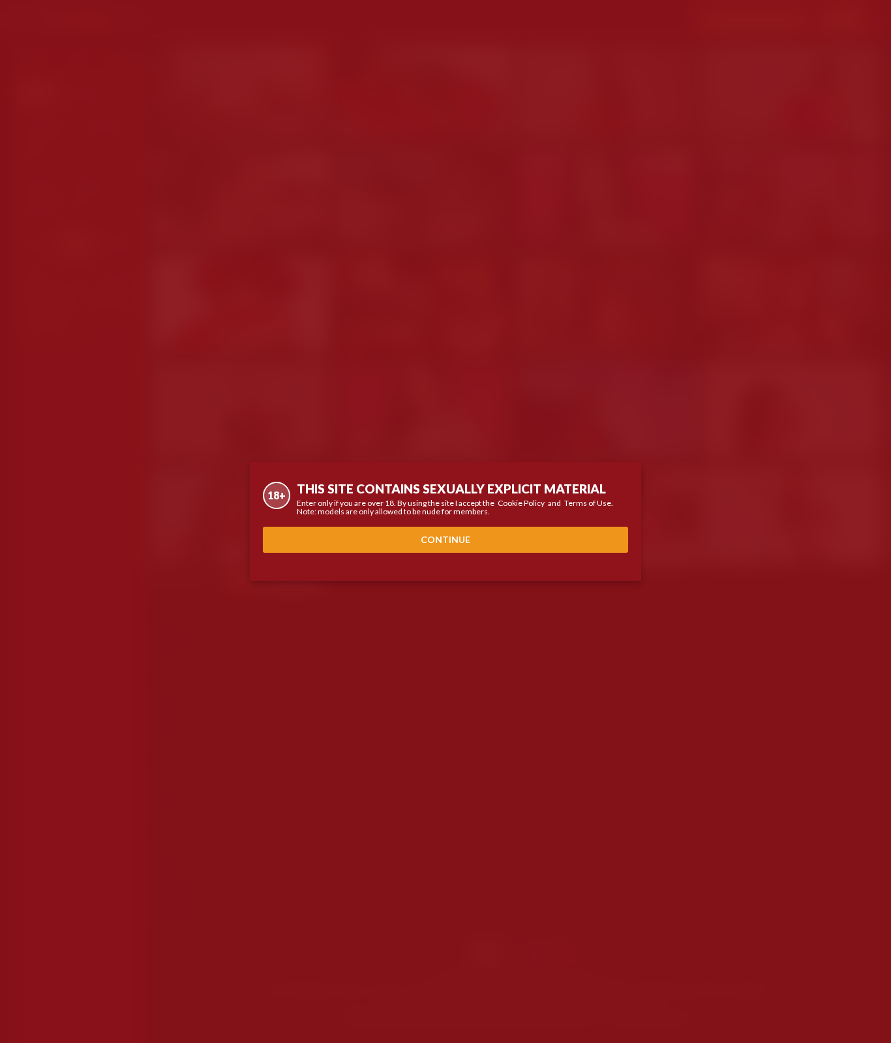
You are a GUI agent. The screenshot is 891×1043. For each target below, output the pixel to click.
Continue (445, 539)
